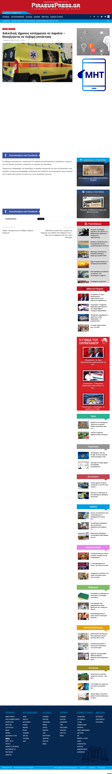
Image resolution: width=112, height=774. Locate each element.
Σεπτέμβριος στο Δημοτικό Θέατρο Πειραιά (93, 179)
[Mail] (94, 17)
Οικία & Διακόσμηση (93, 628)
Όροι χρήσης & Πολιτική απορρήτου (65, 768)
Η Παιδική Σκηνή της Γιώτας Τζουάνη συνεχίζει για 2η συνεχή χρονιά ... (99, 555)
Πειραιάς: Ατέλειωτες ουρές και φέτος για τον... (93, 211)
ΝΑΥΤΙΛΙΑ (45, 17)
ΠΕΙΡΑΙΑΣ (6, 17)
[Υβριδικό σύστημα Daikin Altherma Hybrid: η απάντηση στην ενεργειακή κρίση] (83, 656)
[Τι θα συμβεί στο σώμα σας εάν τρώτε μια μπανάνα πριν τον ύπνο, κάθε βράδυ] (83, 686)
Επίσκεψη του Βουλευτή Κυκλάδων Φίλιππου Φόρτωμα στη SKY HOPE (98, 253)
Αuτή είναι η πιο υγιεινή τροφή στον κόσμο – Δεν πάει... (99, 676)
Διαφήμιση (92, 768)
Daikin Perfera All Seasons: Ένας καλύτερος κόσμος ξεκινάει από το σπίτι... (99, 636)
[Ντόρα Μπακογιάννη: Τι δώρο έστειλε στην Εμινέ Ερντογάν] (83, 616)
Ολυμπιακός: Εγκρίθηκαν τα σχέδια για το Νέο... (93, 408)
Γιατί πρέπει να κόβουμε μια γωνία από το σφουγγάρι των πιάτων (99, 595)
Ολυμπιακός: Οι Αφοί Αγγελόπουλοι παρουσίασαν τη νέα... (93, 362)
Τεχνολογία (93, 447)
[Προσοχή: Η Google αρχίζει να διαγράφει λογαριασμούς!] (83, 465)
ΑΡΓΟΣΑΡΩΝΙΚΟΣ (17, 17)
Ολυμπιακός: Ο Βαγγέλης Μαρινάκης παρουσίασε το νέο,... (93, 385)
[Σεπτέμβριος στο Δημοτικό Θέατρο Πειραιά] (93, 170)
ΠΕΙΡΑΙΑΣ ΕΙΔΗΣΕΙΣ (29, 21)
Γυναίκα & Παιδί (93, 547)
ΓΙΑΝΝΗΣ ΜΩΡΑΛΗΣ (42, 21)
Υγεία (93, 416)
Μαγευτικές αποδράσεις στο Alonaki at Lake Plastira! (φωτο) (99, 535)
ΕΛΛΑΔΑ (29, 17)
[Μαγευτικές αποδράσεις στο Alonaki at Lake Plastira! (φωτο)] (83, 536)
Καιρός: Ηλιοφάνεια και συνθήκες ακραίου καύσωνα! (17, 232)
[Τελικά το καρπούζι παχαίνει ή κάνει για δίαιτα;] (83, 435)
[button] (108, 22)
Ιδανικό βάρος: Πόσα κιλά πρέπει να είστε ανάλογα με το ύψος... (99, 696)
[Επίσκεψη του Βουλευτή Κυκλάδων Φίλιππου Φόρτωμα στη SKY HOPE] (83, 254)
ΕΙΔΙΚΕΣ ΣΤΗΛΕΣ (56, 17)
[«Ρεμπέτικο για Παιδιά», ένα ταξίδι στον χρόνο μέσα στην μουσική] (83, 576)
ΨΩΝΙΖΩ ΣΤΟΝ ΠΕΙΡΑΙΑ (95, 192)
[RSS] (98, 17)
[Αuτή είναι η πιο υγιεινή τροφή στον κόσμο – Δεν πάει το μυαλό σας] (83, 676)
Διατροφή (93, 668)
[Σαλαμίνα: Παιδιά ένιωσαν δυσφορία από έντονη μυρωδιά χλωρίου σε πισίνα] (83, 244)
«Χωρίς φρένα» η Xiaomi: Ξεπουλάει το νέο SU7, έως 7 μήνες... (99, 485)
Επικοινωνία (101, 768)
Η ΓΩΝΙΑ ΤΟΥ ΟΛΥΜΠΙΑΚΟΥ (89, 341)
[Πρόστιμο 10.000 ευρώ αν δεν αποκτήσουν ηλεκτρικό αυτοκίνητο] (83, 495)
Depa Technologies (27, 768)
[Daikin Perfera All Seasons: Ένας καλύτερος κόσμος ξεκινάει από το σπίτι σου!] (83, 636)
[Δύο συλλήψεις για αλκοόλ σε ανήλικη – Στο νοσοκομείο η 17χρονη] (83, 274)
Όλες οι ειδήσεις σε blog (11, 13)
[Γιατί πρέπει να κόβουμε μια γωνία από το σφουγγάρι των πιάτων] (83, 596)
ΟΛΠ (57, 21)
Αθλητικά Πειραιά (95, 289)
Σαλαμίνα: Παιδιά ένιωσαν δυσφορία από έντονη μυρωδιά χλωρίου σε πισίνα (99, 244)
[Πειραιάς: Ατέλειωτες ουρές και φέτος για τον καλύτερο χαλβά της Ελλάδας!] (93, 202)
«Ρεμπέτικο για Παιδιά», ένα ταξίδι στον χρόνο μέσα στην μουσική (99, 575)
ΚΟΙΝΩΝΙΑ (12, 29)
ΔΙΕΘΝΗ (37, 17)
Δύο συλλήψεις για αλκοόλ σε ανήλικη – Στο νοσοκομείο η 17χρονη (99, 273)
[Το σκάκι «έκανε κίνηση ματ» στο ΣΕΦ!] (83, 328)
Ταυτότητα (83, 768)
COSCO (52, 21)
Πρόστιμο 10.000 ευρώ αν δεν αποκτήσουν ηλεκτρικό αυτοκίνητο (99, 494)
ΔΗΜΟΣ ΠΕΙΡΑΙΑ (17, 21)
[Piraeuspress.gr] (56, 6)
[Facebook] (90, 17)
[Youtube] (105, 17)
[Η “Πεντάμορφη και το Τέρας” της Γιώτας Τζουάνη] (83, 566)
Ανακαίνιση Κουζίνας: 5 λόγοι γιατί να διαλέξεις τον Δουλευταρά (98, 645)
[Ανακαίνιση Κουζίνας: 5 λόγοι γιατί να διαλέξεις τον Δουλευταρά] (83, 646)
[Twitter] (101, 17)
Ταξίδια (93, 507)
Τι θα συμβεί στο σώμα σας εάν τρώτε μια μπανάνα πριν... (99, 686)
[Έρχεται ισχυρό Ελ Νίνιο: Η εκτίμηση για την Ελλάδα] (83, 264)
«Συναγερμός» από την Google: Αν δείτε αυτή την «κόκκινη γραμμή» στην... (99, 455)
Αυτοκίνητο (93, 477)
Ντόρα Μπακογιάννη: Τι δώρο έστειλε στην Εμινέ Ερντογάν (99, 615)
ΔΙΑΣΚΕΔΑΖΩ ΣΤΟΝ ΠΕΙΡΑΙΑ (95, 160)
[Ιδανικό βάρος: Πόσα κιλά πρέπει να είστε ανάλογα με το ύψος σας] (83, 696)
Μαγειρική (93, 587)
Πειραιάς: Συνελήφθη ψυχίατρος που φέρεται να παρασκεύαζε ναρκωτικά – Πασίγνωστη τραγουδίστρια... (99, 233)
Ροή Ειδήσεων (94, 224)
